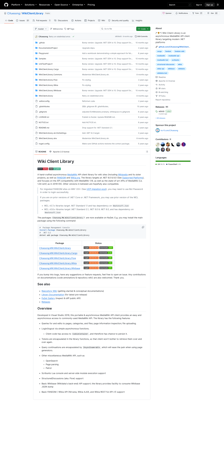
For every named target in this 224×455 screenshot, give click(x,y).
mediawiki (161, 56)
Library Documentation (53, 294)
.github (42, 42)
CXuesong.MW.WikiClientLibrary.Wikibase (59, 268)
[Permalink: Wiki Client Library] (35, 161)
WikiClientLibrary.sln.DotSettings (52, 133)
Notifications (183, 13)
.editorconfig (44, 101)
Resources (44, 4)
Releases (46, 302)
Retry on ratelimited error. (60, 36)
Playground (43, 53)
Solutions (29, 4)
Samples (42, 58)
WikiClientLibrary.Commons (50, 74)
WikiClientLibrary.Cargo (49, 69)
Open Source (61, 4)
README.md (44, 128)
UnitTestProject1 (46, 64)
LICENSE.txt (44, 117)
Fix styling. (86, 80)
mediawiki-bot (162, 60)
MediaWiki (72, 174)
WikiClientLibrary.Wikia (48, 85)
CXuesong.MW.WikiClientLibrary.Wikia (58, 263)
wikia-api (160, 69)
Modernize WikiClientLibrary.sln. (95, 74)
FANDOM (61, 177)
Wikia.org (75, 177)
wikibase (171, 69)
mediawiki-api (174, 56)
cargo (159, 51)
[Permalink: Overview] (35, 308)
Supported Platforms (132, 177)
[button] (143, 227)
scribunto (175, 60)
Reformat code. (88, 101)
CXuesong (13, 13)
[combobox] (118, 29)
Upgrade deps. (88, 48)
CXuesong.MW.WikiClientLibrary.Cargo (58, 253)
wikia (180, 64)
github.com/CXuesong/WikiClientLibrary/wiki (179, 47)
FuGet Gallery (48, 298)
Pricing (91, 4)
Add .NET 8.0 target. (91, 133)
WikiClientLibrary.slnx (48, 138)
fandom (168, 51)
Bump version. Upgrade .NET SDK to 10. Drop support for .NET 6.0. (111, 42)
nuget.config (44, 144)
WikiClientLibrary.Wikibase (50, 90)
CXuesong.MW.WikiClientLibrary (55, 248)
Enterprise (77, 4)
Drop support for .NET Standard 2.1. (97, 128)
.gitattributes (44, 106)
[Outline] (147, 152)
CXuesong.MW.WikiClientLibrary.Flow (57, 258)
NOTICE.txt (43, 122)
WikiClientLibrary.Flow (48, 80)
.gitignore (43, 112)
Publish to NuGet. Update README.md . (99, 117)
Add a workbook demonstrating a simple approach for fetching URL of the (113, 53)
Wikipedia (123, 174)
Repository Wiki (49, 291)
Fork (198, 13)
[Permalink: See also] (35, 284)
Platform (15, 4)
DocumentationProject (48, 48)
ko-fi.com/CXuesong (169, 130)
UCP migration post (96, 189)
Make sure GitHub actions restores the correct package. (106, 144)
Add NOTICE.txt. (89, 122)
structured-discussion (165, 64)
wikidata (181, 69)
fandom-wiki (179, 51)
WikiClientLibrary (32, 13)
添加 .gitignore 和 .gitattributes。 (96, 106)
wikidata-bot (162, 73)
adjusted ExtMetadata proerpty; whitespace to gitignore (106, 112)
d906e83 (118, 36)
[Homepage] (6, 5)
